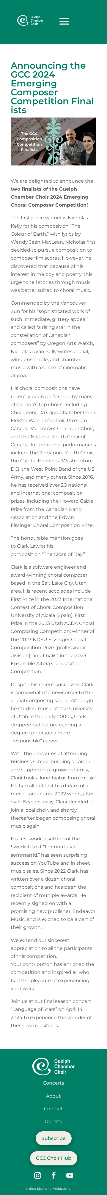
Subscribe (54, 1138)
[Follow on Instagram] (37, 1175)
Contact (53, 1109)
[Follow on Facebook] (53, 1175)
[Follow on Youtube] (69, 1175)
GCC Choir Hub (53, 1158)
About (53, 1096)
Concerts (53, 1083)
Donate (53, 1121)
